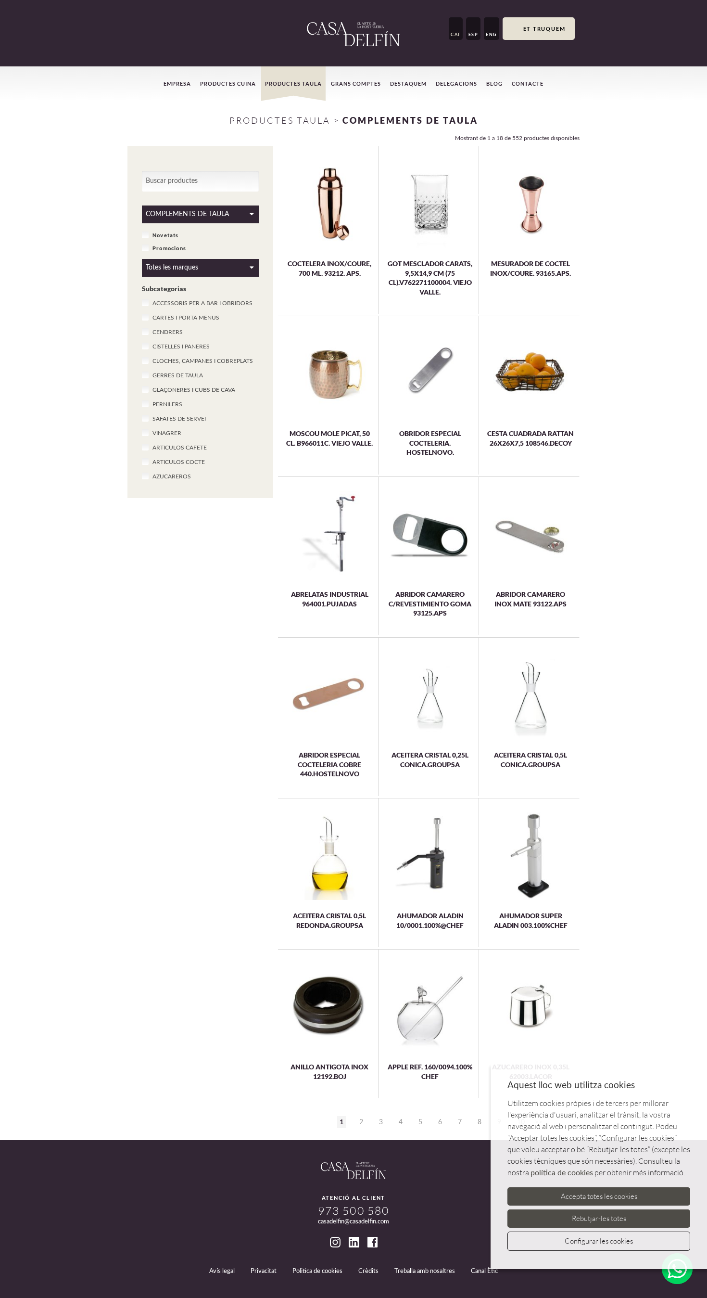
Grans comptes (356, 83)
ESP (473, 34)
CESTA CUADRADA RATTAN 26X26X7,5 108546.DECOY (530, 438)
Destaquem (408, 83)
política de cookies (561, 1173)
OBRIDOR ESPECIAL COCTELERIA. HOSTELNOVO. (430, 442)
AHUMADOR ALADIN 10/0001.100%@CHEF (430, 920)
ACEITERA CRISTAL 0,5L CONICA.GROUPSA (530, 760)
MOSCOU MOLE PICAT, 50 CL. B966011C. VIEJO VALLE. (329, 438)
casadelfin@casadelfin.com (353, 1222)
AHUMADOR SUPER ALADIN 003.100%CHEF (531, 920)
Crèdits (368, 1271)
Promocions (169, 247)
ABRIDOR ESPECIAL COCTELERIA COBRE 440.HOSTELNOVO (329, 764)
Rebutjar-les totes (599, 1218)
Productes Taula (279, 120)
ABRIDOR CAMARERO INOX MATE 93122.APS (530, 599)
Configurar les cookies (599, 1241)
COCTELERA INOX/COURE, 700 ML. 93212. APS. (329, 268)
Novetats (165, 234)
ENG (491, 34)
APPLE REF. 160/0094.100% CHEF (430, 1071)
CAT (456, 34)
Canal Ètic (484, 1271)
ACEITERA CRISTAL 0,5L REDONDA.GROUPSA (329, 920)
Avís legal (222, 1271)
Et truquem (544, 29)
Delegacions (456, 83)
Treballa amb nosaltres (424, 1271)
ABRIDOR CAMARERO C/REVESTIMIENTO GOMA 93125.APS (430, 603)
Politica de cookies (317, 1271)
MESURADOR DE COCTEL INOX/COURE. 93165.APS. (530, 268)
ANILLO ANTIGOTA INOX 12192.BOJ (329, 1071)
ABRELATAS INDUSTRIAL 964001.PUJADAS (329, 599)
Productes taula (293, 83)
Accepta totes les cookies (599, 1196)
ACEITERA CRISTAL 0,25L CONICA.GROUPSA (429, 760)
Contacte (527, 83)
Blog (494, 83)
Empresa (177, 83)
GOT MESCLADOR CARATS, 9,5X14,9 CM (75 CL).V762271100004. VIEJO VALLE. (430, 277)
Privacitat (264, 1271)
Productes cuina (228, 83)
